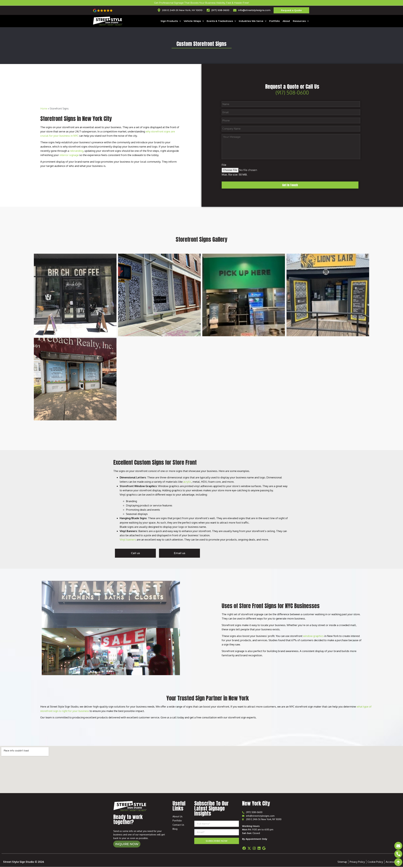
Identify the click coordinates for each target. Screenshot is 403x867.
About (286, 21)
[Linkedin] (259, 848)
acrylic (187, 481)
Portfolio (274, 21)
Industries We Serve (251, 21)
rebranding (76, 150)
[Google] (264, 848)
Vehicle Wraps (192, 21)
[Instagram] (254, 848)
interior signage (69, 155)
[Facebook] (244, 848)
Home (43, 108)
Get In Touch (290, 185)
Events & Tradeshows (220, 21)
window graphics (313, 636)
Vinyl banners (128, 539)
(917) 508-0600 (292, 92)
